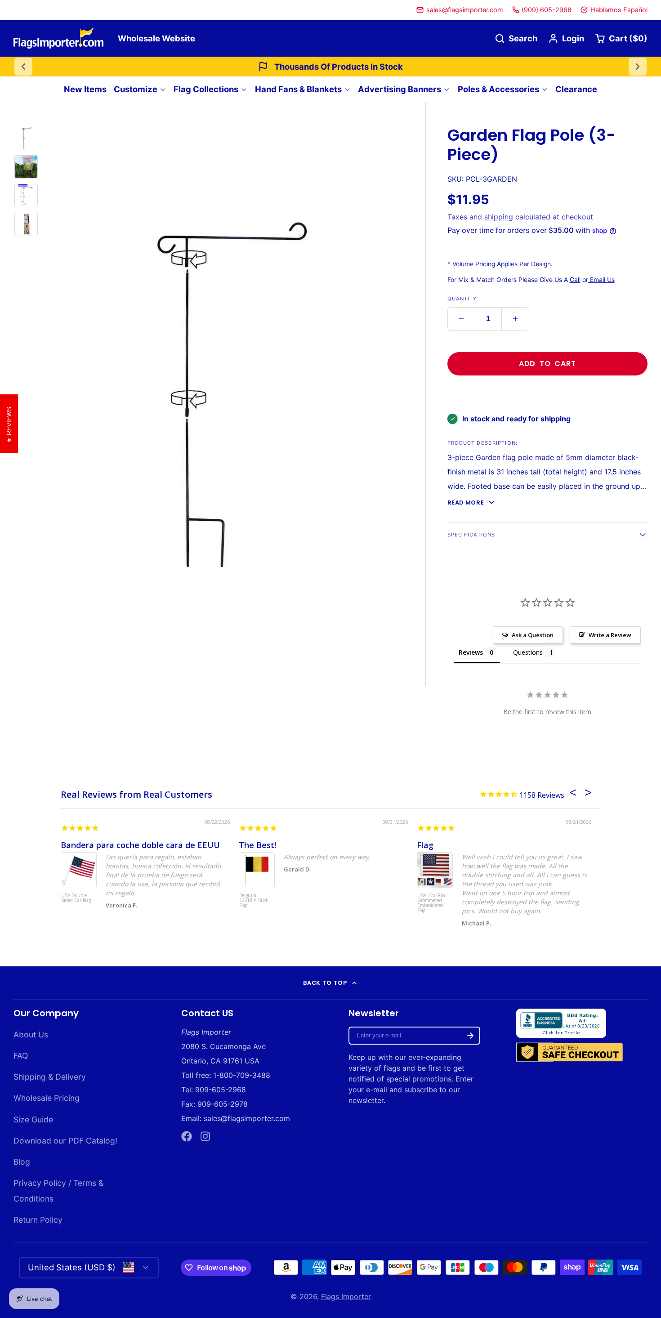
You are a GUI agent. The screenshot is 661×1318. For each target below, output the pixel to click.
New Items (85, 89)
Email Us (601, 279)
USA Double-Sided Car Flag (76, 898)
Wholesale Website (156, 38)
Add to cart (547, 363)
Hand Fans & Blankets (298, 89)
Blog (21, 1161)
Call (575, 279)
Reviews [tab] (471, 652)
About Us (30, 1034)
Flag (425, 845)
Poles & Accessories (498, 89)
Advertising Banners (399, 89)
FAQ (20, 1055)
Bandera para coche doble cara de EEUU (140, 845)
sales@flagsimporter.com (464, 9)
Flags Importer (346, 1296)
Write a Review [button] (610, 635)
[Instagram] (206, 1136)
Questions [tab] (528, 652)
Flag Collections (206, 89)
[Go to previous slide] (23, 67)
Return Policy (38, 1219)
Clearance (576, 89)
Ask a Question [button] (533, 635)
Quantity (462, 298)
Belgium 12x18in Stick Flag (253, 900)
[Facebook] (186, 1136)
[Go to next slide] (638, 67)
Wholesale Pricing (46, 1098)
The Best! (257, 845)
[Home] (58, 38)
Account (566, 38)
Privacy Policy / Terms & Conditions (58, 1190)
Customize (135, 89)
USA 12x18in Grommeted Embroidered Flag (431, 903)
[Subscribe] (470, 1036)
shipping (498, 216)
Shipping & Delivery (49, 1076)
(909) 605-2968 (547, 9)
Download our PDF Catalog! (65, 1140)
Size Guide (33, 1119)
